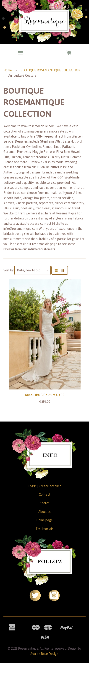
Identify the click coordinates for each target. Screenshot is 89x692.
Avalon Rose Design (44, 654)
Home (7, 70)
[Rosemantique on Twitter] (35, 600)
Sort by (8, 270)
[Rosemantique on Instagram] (54, 600)
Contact (44, 494)
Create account (50, 486)
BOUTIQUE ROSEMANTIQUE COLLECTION (51, 70)
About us (44, 512)
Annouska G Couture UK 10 (44, 395)
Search (45, 503)
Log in (32, 486)
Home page (44, 520)
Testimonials (44, 529)
